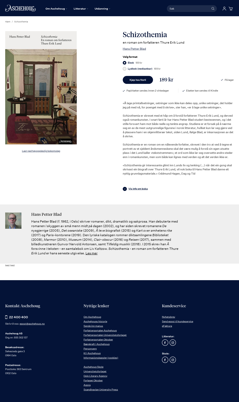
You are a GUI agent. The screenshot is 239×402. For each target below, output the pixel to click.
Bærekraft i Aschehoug (97, 344)
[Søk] (213, 8)
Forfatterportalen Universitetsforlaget (105, 335)
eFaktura (167, 326)
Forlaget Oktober (93, 380)
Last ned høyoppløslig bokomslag (41, 150)
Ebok (135, 62)
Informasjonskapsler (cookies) (101, 357)
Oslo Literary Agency (95, 376)
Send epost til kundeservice (177, 321)
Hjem (7, 21)
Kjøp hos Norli (138, 79)
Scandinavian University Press (101, 389)
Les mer (92, 253)
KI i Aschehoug (92, 353)
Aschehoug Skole (93, 366)
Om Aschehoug (92, 316)
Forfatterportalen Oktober (98, 339)
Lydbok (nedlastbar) (144, 68)
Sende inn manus (93, 326)
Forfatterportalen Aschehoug (100, 330)
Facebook (165, 342)
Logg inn (224, 8)
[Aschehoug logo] (20, 8)
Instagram (173, 342)
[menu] (77, 8)
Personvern (90, 348)
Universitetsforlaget (95, 371)
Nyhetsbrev (168, 316)
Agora (87, 385)
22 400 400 (18, 317)
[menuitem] (56, 8)
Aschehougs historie (95, 321)
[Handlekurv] (231, 8)
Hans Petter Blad (134, 48)
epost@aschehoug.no (32, 323)
